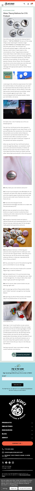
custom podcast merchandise (11, 349)
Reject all (13, 488)
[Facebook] (6, 462)
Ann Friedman (10, 44)
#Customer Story (9, 10)
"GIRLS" (9, 291)
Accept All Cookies (25, 488)
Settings (5, 488)
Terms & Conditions (26, 388)
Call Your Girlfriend (14, 41)
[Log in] (28, 4)
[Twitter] (3, 462)
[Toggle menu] (1, 5)
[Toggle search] (24, 4)
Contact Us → (17, 443)
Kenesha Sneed (16, 134)
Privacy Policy (14, 485)
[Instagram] (13, 462)
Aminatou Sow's (20, 44)
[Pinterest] (9, 462)
